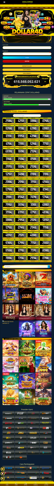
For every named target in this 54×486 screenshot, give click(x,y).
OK (27, 267)
